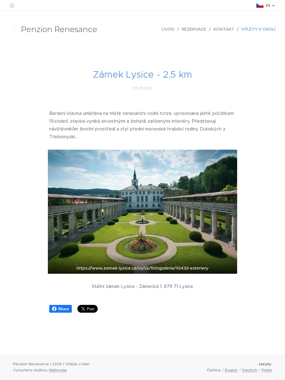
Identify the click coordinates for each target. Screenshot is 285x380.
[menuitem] (169, 29)
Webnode (58, 370)
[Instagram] (11, 5)
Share (63, 309)
